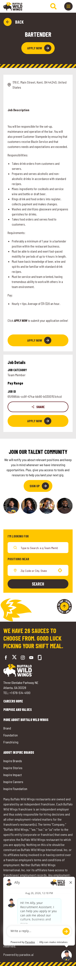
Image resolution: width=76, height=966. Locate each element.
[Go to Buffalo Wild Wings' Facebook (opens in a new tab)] (5, 657)
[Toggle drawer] (68, 6)
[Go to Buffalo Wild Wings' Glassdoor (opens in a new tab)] (39, 657)
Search (38, 583)
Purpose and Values (17, 710)
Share (40, 407)
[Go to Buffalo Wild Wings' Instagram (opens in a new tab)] (22, 657)
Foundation (10, 735)
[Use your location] (60, 570)
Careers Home (13, 701)
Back (19, 21)
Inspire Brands (12, 761)
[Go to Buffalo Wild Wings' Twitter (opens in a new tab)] (14, 658)
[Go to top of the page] (64, 606)
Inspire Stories (12, 768)
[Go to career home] (13, 6)
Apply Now (34, 48)
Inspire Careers (13, 782)
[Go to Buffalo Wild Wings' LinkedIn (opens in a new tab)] (31, 657)
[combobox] (37, 570)
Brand (7, 728)
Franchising (10, 742)
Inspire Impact (12, 775)
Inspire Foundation (15, 789)
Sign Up (35, 486)
